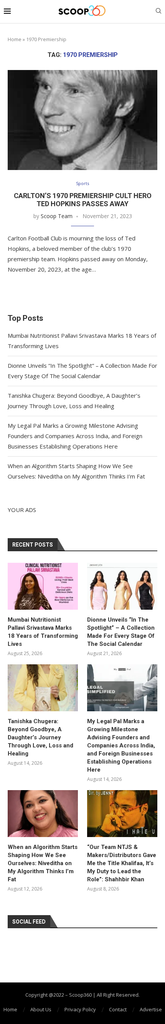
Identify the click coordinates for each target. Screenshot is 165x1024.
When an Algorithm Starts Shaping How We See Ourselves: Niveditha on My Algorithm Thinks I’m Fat (43, 863)
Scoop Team (57, 216)
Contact (118, 1009)
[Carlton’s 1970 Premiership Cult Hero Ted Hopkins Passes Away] (82, 120)
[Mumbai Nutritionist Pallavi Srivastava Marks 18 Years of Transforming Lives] (43, 586)
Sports (82, 183)
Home (14, 39)
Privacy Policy (80, 1009)
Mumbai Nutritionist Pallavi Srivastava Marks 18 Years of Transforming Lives (43, 631)
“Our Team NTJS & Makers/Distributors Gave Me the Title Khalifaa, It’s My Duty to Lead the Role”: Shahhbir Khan (121, 863)
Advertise (151, 1009)
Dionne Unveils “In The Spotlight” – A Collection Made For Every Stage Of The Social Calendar (121, 631)
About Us (40, 1009)
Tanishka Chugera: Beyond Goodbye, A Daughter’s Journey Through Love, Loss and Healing (40, 737)
